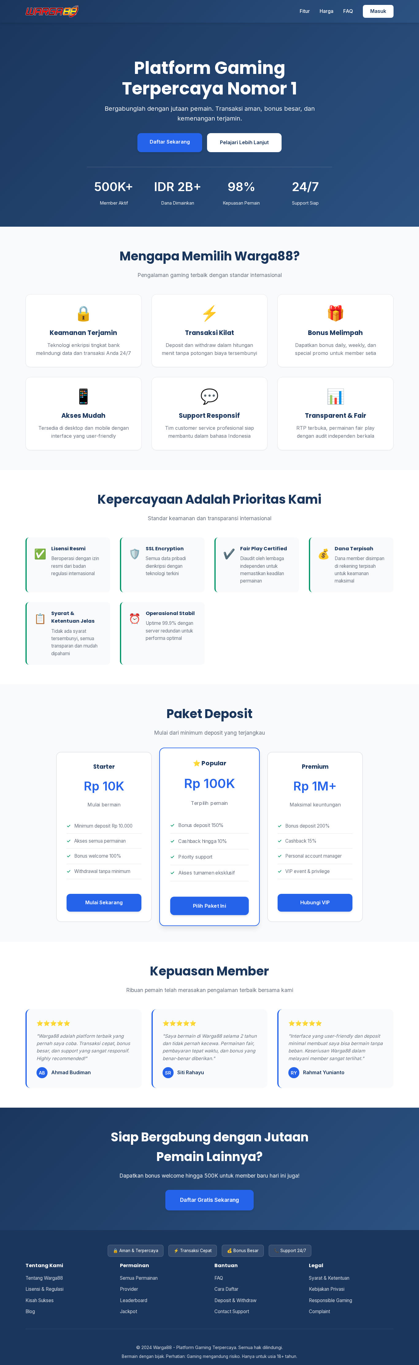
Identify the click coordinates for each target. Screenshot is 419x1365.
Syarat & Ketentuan (329, 1278)
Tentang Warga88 (44, 1278)
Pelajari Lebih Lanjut (244, 142)
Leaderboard (133, 1300)
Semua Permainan (139, 1278)
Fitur (305, 11)
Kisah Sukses (39, 1300)
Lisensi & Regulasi (44, 1289)
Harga (326, 11)
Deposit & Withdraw (235, 1300)
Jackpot (128, 1311)
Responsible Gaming (330, 1300)
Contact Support (231, 1311)
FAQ (348, 11)
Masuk (378, 11)
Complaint (319, 1311)
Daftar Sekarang (170, 142)
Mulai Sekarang (104, 902)
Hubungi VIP (315, 902)
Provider (129, 1289)
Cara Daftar (226, 1289)
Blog (30, 1311)
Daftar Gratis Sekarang (209, 1200)
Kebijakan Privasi (326, 1289)
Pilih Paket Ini (209, 905)
